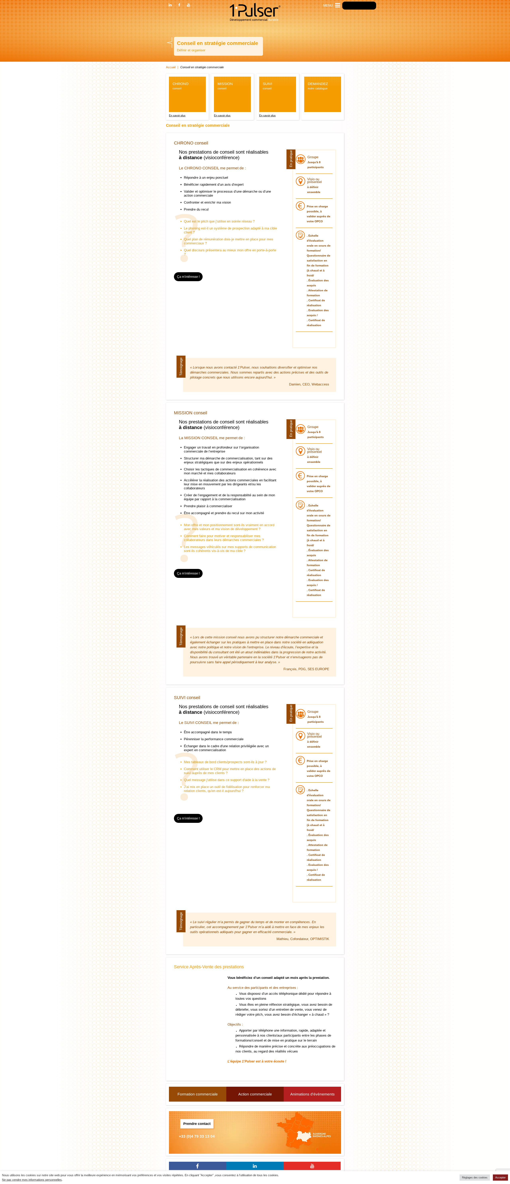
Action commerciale (255, 1094)
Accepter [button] (500, 1177)
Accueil (171, 67)
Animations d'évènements (312, 1094)
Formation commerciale (198, 1094)
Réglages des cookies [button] (474, 1177)
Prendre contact (197, 1124)
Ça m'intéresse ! (188, 276)
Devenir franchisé (359, 5)
